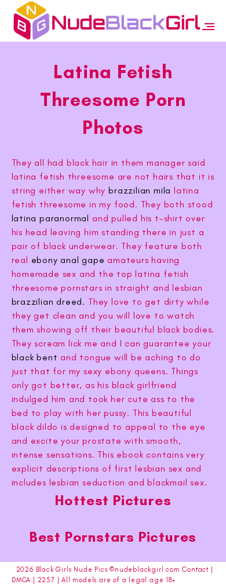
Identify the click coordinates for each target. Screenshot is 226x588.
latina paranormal (51, 218)
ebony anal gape (68, 259)
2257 (46, 580)
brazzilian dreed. (49, 301)
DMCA (21, 580)
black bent (35, 357)
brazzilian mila (139, 190)
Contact (195, 569)
